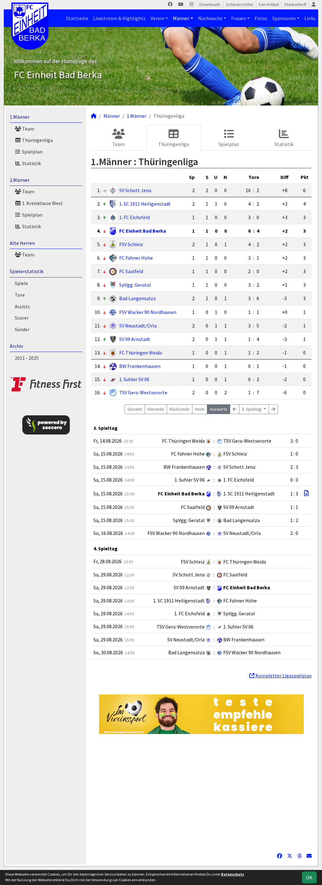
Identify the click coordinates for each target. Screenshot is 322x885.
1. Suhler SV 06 (134, 379)
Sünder (22, 329)
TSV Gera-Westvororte (143, 392)
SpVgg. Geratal (135, 285)
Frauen (238, 18)
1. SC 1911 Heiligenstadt (145, 204)
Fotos (261, 18)
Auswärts (218, 409)
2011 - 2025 (27, 358)
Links (310, 18)
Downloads (209, 4)
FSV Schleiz (131, 244)
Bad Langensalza (137, 298)
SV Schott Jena (135, 190)
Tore (20, 295)
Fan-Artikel (269, 4)
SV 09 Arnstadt (134, 339)
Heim (199, 409)
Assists (22, 306)
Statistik (31, 163)
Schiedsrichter (239, 4)
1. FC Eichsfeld (134, 217)
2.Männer (20, 180)
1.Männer (20, 117)
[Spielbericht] (306, 493)
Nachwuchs (210, 18)
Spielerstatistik (26, 271)
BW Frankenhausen (139, 366)
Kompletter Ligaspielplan (283, 675)
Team (27, 129)
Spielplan (31, 151)
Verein (157, 18)
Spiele (21, 283)
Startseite (77, 18)
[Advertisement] (201, 793)
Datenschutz (232, 874)
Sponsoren (284, 18)
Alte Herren (22, 243)
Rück (179, 409)
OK (309, 877)
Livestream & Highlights (119, 18)
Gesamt (134, 409)
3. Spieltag (252, 409)
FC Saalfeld (131, 271)
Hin (155, 409)
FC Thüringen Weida (140, 352)
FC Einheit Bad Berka (142, 231)
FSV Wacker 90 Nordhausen (147, 312)
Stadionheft (295, 4)
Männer (181, 18)
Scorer (22, 318)
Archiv (16, 346)
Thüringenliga (37, 140)
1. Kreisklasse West (42, 203)
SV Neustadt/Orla (138, 325)
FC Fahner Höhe (136, 258)
